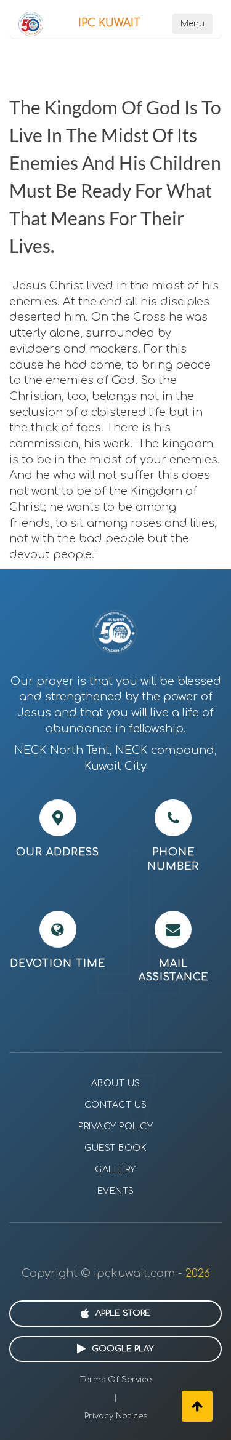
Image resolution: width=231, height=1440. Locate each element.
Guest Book (115, 1148)
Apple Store (122, 1313)
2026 (197, 1273)
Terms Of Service (116, 1379)
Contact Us (115, 1105)
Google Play (123, 1349)
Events (115, 1191)
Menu (192, 23)
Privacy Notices (115, 1416)
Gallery (115, 1169)
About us (115, 1083)
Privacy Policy (115, 1126)
